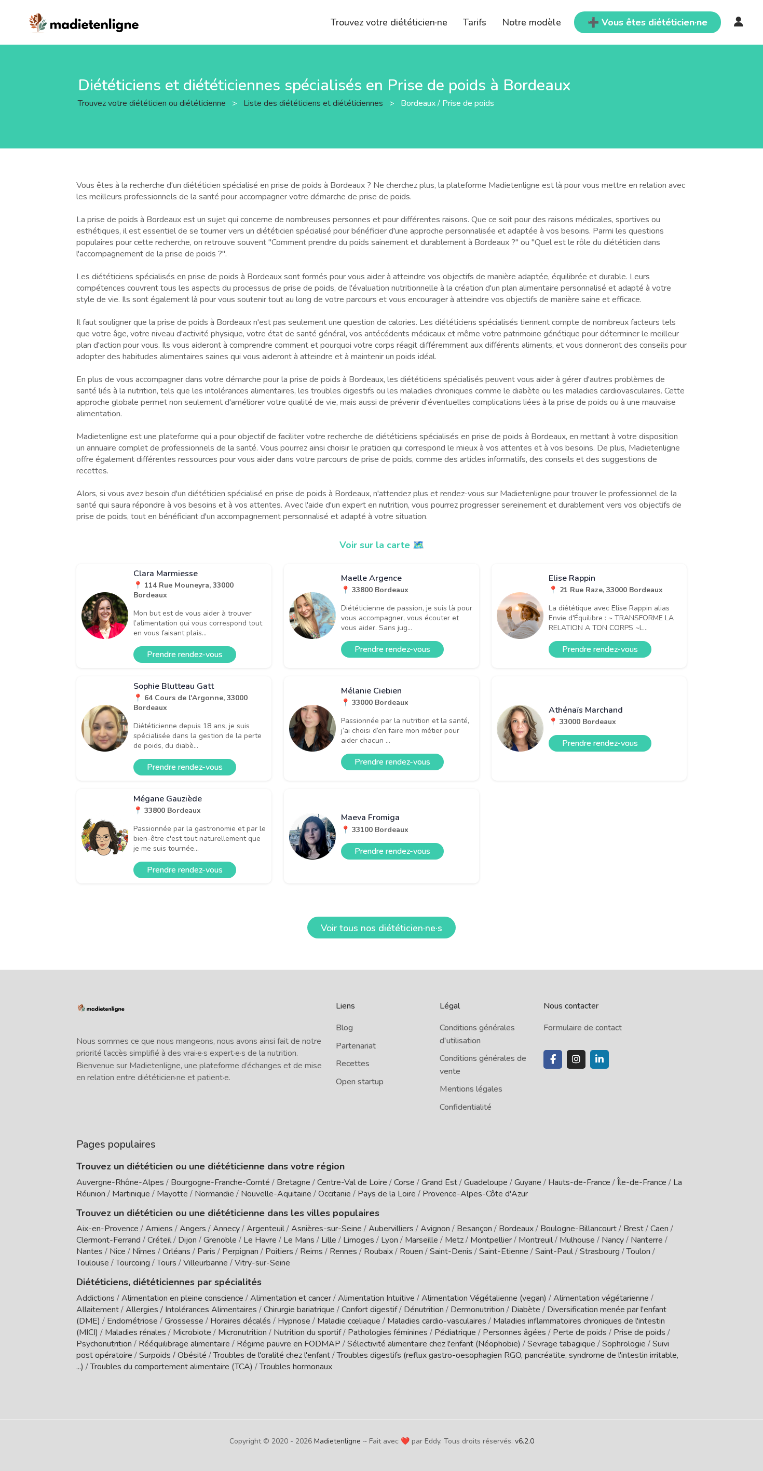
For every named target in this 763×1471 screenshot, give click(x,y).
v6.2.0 (524, 1441)
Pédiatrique (455, 1332)
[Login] (738, 22)
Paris (206, 1251)
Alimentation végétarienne (601, 1298)
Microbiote (193, 1332)
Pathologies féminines (388, 1332)
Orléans (176, 1251)
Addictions (95, 1298)
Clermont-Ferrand (108, 1240)
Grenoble (220, 1240)
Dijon (187, 1240)
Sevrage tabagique (561, 1344)
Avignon (435, 1228)
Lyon (389, 1240)
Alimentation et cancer (290, 1298)
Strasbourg (600, 1251)
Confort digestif (369, 1309)
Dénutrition (424, 1309)
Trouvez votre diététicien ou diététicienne (153, 102)
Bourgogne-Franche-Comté (220, 1182)
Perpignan (240, 1251)
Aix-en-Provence (107, 1228)
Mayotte (172, 1194)
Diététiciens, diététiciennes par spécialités (169, 1282)
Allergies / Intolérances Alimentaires (191, 1309)
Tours (166, 1263)
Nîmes (144, 1251)
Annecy (226, 1228)
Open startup (360, 1081)
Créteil (159, 1240)
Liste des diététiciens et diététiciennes (314, 102)
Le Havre (260, 1240)
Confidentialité (466, 1107)
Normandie (214, 1194)
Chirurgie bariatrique (299, 1309)
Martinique (131, 1194)
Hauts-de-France (579, 1182)
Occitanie (334, 1194)
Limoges (358, 1240)
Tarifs (474, 22)
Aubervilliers (391, 1228)
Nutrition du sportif (307, 1332)
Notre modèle (531, 22)
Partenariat (356, 1046)
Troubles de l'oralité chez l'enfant (271, 1355)
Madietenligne (337, 1441)
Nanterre (647, 1240)
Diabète (525, 1309)
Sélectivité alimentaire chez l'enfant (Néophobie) (434, 1344)
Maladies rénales (135, 1332)
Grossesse (184, 1321)
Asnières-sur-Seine (326, 1228)
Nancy (613, 1240)
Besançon (474, 1228)
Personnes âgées (514, 1332)
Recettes (353, 1063)
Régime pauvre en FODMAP (288, 1344)
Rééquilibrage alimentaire (184, 1344)
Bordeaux (516, 1228)
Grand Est (439, 1182)
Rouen (411, 1251)
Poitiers (279, 1251)
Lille (328, 1240)
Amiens (159, 1228)
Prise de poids (639, 1332)
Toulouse (92, 1263)
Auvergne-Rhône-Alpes (120, 1182)
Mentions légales (471, 1089)
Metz (454, 1240)
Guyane (527, 1182)
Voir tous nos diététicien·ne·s (381, 928)
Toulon (638, 1251)
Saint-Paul (554, 1251)
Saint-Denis (451, 1251)
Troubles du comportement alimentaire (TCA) (171, 1366)
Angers (193, 1228)
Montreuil (536, 1240)
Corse (404, 1182)
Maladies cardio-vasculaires (436, 1321)
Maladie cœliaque (348, 1321)
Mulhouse (577, 1240)
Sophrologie (624, 1344)
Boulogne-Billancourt (578, 1228)
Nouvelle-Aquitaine (276, 1194)
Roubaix (378, 1251)
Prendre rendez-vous (185, 654)
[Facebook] (552, 1059)
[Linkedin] (599, 1059)
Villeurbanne (205, 1263)
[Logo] (84, 21)
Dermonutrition (479, 1309)
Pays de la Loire (387, 1194)
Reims (311, 1251)
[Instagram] (576, 1059)
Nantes (89, 1251)
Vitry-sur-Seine (262, 1263)
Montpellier (491, 1240)
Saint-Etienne (503, 1251)
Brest (633, 1228)
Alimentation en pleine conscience (182, 1298)
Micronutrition (242, 1332)
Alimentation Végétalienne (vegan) (484, 1298)
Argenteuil (265, 1228)
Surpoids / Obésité (173, 1355)
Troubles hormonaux (296, 1366)
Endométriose (132, 1321)
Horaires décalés (240, 1321)
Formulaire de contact (582, 1027)
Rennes (343, 1251)
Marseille (421, 1240)
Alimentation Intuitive (376, 1298)
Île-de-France (641, 1182)
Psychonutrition (104, 1344)
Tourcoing (133, 1263)
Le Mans (299, 1240)
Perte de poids (580, 1332)
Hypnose (294, 1321)
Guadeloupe (486, 1182)
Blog (344, 1027)
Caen (659, 1228)
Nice (118, 1251)
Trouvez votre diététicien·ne (389, 22)
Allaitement (97, 1309)
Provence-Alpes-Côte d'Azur (475, 1194)
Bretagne (293, 1182)
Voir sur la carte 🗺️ (381, 545)
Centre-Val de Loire (352, 1182)
